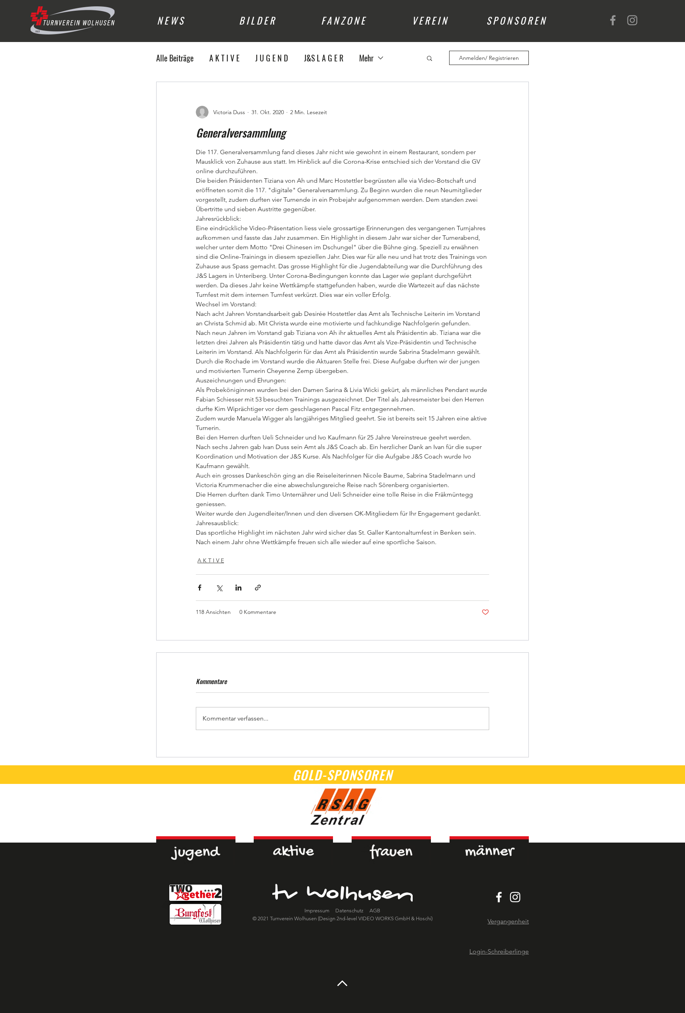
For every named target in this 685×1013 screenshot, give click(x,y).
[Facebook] (613, 20)
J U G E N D (271, 58)
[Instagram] (632, 20)
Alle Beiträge (174, 58)
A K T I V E (224, 58)
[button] (429, 58)
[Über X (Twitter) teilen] (219, 587)
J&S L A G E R (323, 58)
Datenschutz (350, 911)
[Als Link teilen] (258, 587)
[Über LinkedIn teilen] (238, 587)
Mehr (366, 58)
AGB (374, 911)
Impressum (316, 911)
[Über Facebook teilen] (199, 587)
